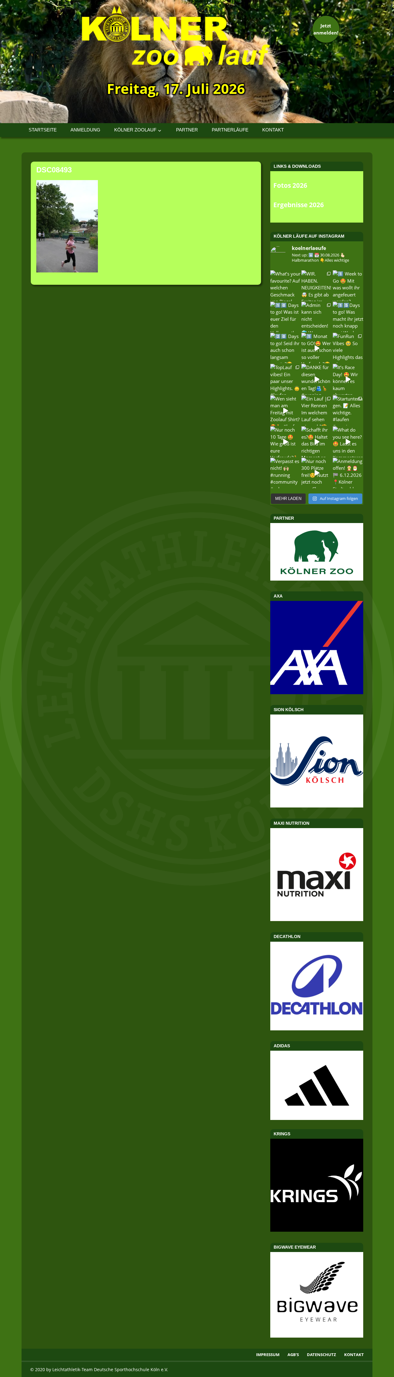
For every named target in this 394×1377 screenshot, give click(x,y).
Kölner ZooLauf (135, 129)
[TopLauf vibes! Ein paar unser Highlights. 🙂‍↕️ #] (285, 379)
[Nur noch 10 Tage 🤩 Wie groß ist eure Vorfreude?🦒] (285, 441)
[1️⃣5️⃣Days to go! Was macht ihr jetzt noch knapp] (348, 317)
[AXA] (316, 692)
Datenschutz (321, 1354)
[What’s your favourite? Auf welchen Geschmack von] (285, 285)
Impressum (267, 1354)
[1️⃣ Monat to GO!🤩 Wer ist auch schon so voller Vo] (316, 348)
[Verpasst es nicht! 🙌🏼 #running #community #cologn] (285, 473)
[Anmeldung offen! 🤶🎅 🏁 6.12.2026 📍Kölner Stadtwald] (348, 473)
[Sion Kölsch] (316, 806)
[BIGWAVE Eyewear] (316, 1336)
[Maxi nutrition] (316, 919)
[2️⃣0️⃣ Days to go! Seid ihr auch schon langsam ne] (285, 348)
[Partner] (316, 579)
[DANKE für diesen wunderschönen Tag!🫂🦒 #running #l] (316, 379)
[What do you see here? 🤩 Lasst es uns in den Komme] (348, 441)
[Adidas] (316, 1085)
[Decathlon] (316, 1028)
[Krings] (316, 1230)
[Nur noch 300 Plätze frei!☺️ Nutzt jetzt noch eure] (316, 473)
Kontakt (273, 129)
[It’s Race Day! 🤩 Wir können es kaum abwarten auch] (348, 379)
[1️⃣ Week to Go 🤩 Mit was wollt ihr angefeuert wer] (348, 285)
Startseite (43, 129)
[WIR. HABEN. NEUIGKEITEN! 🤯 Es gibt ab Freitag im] (316, 285)
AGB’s (293, 1354)
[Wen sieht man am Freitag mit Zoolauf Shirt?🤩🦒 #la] (285, 410)
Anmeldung (85, 129)
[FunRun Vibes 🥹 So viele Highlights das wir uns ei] (348, 348)
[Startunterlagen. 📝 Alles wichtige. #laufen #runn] (348, 410)
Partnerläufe (230, 129)
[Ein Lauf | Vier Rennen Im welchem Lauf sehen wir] (316, 410)
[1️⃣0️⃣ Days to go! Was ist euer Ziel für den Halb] (285, 317)
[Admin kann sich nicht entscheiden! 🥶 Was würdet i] (316, 317)
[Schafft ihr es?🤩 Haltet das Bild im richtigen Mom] (316, 441)
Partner (187, 129)
